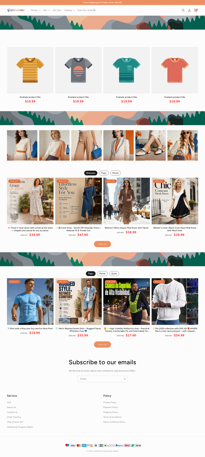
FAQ (9, 402)
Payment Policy (110, 407)
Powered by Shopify (111, 451)
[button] (35, 10)
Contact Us (12, 412)
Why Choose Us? (15, 422)
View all (102, 244)
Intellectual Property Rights (20, 427)
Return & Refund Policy (114, 422)
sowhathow (98, 451)
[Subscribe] (124, 379)
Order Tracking (14, 417)
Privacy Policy (109, 402)
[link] (30, 99)
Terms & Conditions (112, 417)
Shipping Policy (110, 412)
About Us (11, 407)
